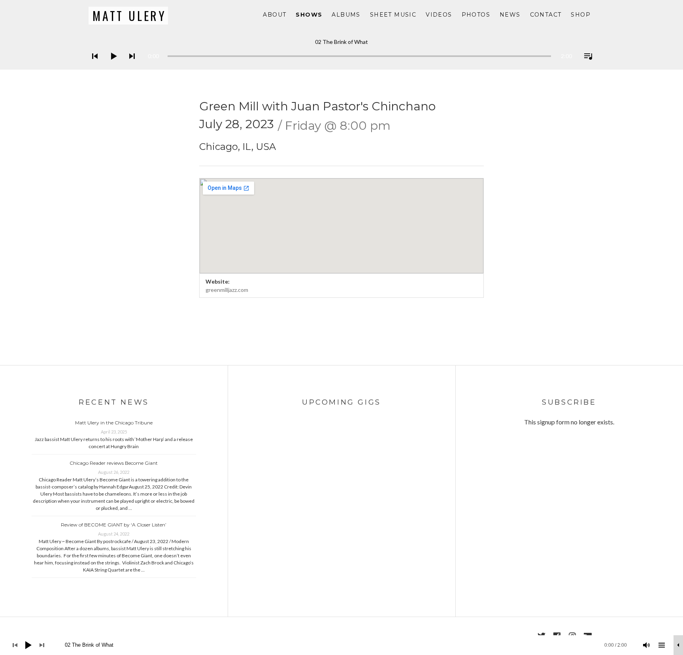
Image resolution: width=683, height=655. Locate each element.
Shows (309, 14)
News (510, 14)
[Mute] (646, 645)
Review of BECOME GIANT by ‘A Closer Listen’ (113, 525)
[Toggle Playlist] (586, 66)
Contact (546, 14)
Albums (346, 14)
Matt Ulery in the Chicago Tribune (114, 423)
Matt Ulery (129, 16)
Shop (581, 14)
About (274, 14)
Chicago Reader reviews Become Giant (114, 463)
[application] (341, 50)
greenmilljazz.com (227, 289)
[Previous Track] (92, 66)
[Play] (111, 66)
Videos (439, 14)
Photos (476, 14)
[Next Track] (130, 66)
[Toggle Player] (678, 645)
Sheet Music (393, 14)
